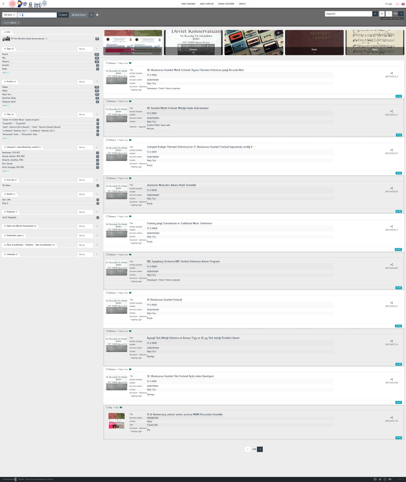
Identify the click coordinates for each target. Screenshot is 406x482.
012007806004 (153, 195)
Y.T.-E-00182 (152, 381)
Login (389, 4)
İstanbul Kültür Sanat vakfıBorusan (158, 127)
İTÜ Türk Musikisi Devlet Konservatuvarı (54, 38)
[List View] (91, 15)
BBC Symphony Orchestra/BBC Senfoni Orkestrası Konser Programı (183, 261)
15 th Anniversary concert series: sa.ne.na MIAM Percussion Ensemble (185, 414)
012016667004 (152, 418)
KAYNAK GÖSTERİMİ (226, 4)
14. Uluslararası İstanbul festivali (164, 299)
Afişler (149, 421)
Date (131, 425)
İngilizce (9, 23)
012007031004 (153, 80)
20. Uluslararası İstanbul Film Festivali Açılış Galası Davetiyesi (180, 376)
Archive (132, 83)
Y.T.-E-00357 (152, 152)
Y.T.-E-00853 (152, 304)
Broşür (150, 165)
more (5, 72)
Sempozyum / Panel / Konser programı (163, 88)
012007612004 (152, 271)
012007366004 (153, 157)
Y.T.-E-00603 (152, 266)
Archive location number (136, 75)
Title (131, 70)
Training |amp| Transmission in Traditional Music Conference (179, 223)
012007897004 (153, 309)
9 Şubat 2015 (152, 425)
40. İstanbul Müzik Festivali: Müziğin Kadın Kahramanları (178, 108)
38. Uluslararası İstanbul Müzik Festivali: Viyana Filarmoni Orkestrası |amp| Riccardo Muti (195, 70)
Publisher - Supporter (138, 127)
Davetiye (150, 356)
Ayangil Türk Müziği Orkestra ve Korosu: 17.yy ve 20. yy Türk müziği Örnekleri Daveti (193, 338)
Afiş (148, 430)
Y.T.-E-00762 (152, 190)
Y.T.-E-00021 (152, 113)
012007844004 (153, 233)
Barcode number (136, 80)
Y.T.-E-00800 (152, 228)
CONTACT (242, 4)
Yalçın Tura (151, 83)
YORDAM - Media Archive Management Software (35, 479)
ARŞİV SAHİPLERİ (207, 4)
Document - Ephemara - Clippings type (138, 88)
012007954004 (153, 348)
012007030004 (153, 118)
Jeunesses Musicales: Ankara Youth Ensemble (171, 185)
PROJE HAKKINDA (188, 4)
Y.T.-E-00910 (152, 343)
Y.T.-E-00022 (152, 75)
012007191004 (152, 386)
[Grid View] (97, 15)
